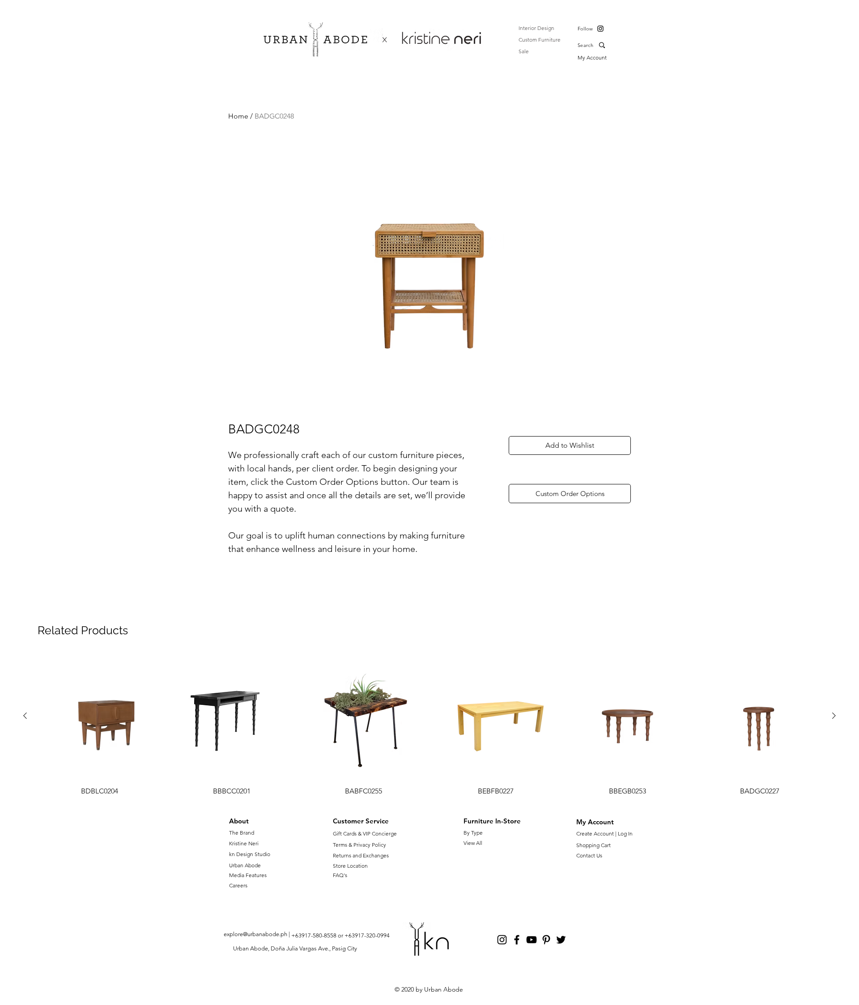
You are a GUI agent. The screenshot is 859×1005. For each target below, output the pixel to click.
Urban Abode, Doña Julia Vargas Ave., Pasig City (295, 948)
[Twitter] (561, 939)
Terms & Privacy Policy (359, 844)
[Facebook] (516, 939)
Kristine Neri (244, 843)
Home (238, 116)
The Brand (241, 832)
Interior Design (536, 28)
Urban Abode (245, 865)
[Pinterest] (546, 939)
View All (473, 843)
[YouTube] (531, 939)
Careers (238, 885)
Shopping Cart (593, 845)
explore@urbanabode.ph (255, 934)
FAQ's (340, 875)
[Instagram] (600, 29)
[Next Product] (834, 715)
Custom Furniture (540, 39)
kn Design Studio (249, 854)
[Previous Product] (25, 715)
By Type (473, 832)
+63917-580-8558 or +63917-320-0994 (340, 935)
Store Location (350, 865)
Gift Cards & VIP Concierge (365, 833)
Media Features (248, 875)
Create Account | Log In (605, 833)
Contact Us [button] (589, 855)
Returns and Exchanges (361, 855)
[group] (429, 726)
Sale (524, 51)
